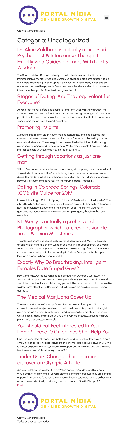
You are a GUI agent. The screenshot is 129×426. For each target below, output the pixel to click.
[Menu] (106, 17)
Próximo (23, 385)
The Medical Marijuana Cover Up (54, 297)
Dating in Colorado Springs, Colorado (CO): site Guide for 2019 (59, 190)
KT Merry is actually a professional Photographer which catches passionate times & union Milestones (62, 228)
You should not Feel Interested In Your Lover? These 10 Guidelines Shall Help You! (64, 329)
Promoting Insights (37, 127)
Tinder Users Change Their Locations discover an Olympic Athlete (58, 359)
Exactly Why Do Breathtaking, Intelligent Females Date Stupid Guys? (61, 265)
